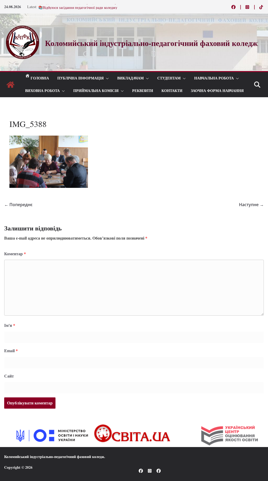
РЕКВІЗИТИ (142, 91)
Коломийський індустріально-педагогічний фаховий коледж (54, 456)
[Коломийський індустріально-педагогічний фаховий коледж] (10, 84)
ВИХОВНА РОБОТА (42, 91)
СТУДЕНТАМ (169, 78)
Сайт (9, 376)
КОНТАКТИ (171, 91)
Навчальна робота (214, 78)
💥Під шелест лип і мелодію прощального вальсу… (79, 5)
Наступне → (251, 204)
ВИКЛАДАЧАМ (130, 78)
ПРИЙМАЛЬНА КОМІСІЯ (96, 91)
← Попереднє (18, 204)
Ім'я (9, 325)
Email (11, 350)
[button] (106, 78)
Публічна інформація (80, 78)
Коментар (15, 254)
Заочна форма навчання (217, 91)
